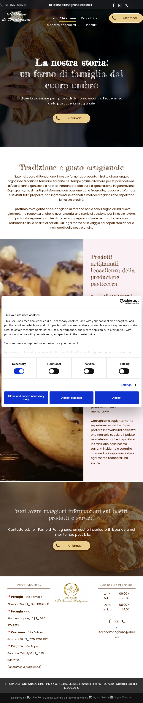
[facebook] (113, 6)
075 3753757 (39, 639)
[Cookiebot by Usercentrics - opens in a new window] (122, 301)
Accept (116, 397)
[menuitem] (50, 18)
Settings (126, 384)
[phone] (127, 6)
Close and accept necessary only (26, 398)
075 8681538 (40, 604)
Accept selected (71, 397)
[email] (120, 6)
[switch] (54, 371)
